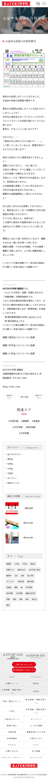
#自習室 (36, 421)
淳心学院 (30, 575)
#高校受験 (30, 427)
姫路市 (8, 575)
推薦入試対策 (30, 593)
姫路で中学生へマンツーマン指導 (19, 345)
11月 (16, 575)
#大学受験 (24, 433)
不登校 (10, 473)
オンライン (12, 478)
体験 (8, 599)
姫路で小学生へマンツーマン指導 (19, 353)
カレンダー (10, 581)
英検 (20, 599)
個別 (8, 605)
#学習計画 (13, 421)
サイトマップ (36, 757)
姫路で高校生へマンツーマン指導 (19, 337)
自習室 (8, 587)
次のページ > (39, 396)
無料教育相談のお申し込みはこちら (24, 316)
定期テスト (10, 570)
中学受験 (29, 587)
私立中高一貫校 (34, 570)
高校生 (5, 386)
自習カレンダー (13, 483)
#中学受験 (18, 427)
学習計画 (21, 581)
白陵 (22, 575)
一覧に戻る (24, 396)
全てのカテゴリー (14, 454)
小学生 (17, 386)
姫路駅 (8, 564)
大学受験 (19, 593)
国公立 (34, 599)
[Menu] (44, 3)
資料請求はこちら (16, 320)
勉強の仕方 (22, 570)
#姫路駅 (25, 421)
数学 (27, 599)
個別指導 (30, 581)
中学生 (11, 386)
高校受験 (9, 593)
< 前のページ (9, 396)
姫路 (16, 587)
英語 (14, 599)
